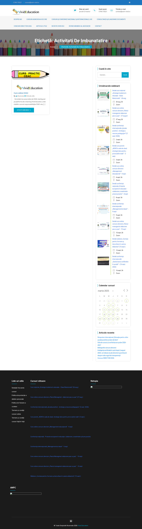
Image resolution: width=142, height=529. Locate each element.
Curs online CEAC (21, 93)
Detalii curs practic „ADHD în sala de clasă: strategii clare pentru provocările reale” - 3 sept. (119, 151)
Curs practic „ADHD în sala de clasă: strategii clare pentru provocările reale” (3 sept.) (57, 417)
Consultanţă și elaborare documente (111, 19)
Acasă (52, 47)
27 (113, 301)
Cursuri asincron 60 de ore (37, 19)
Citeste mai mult (23, 110)
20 (113, 314)
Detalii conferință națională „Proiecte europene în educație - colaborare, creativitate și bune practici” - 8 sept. (120, 189)
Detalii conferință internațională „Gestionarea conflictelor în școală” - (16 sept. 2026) (120, 262)
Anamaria (21, 96)
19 (109, 314)
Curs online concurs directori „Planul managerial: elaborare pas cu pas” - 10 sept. (56, 466)
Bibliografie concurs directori (107, 348)
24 (100, 319)
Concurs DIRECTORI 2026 (23, 26)
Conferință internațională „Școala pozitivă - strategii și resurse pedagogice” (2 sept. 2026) (59, 407)
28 (117, 301)
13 (113, 310)
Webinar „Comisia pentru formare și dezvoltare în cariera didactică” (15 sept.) (55, 476)
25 (104, 319)
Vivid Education (83, 526)
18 (104, 314)
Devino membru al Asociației (79, 26)
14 (117, 310)
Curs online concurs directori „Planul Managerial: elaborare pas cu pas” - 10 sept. (56, 456)
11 (104, 310)
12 (109, 310)
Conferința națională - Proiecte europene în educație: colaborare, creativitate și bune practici (60, 436)
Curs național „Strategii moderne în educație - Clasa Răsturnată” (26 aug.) (54, 387)
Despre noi (18, 19)
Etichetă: (75, 47)
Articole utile (41, 26)
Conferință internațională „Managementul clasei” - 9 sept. (49, 446)
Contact (98, 26)
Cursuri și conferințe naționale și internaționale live (72, 19)
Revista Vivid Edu (58, 26)
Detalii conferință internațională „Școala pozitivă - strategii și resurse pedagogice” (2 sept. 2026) (120, 131)
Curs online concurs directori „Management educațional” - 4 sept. (51, 427)
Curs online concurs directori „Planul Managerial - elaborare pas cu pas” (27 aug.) (56, 397)
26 (109, 301)
